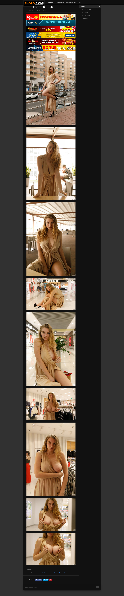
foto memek (46, 572)
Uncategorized (85, 18)
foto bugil (41, 572)
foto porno (61, 572)
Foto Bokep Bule (60, 2)
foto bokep (36, 572)
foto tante (66, 572)
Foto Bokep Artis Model (71, 2)
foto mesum (51, 572)
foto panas (56, 572)
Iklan (80, 2)
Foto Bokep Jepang (50, 2)
